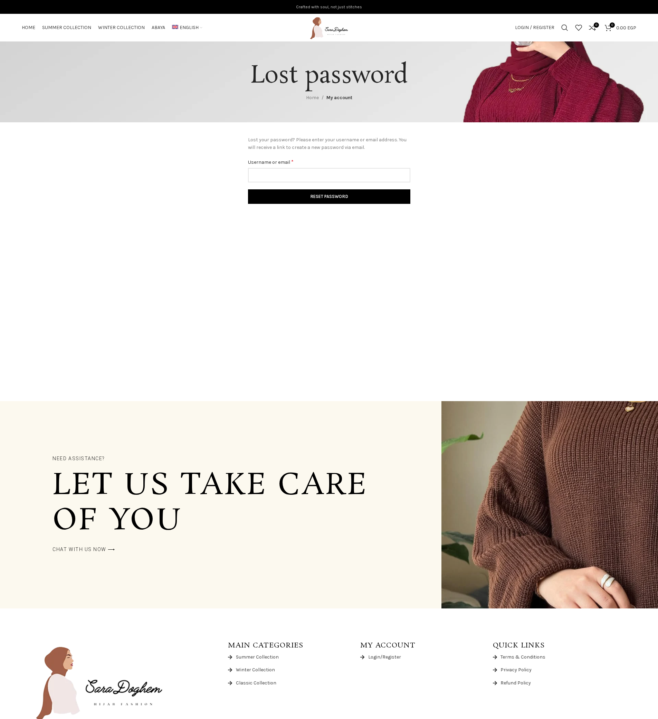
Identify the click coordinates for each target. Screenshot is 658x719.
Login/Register (384, 657)
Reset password (329, 196)
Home (312, 98)
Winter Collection (255, 670)
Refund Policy (515, 683)
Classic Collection (256, 683)
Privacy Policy (516, 670)
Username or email (271, 162)
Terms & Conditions (522, 657)
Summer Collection (257, 657)
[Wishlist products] (578, 28)
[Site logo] (329, 27)
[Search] (565, 28)
